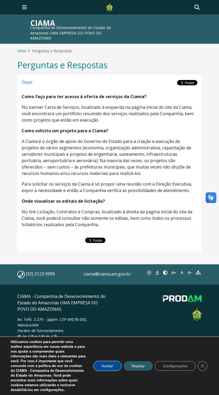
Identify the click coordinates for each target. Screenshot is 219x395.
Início (21, 50)
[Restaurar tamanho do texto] (181, 273)
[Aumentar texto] (173, 273)
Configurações (175, 366)
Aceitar (107, 366)
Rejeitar (138, 366)
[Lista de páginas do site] (198, 273)
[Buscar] (197, 7)
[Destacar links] (157, 273)
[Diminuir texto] (190, 273)
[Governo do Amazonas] (109, 7)
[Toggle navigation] (24, 7)
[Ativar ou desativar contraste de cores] (165, 273)
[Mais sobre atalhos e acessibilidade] (149, 273)
